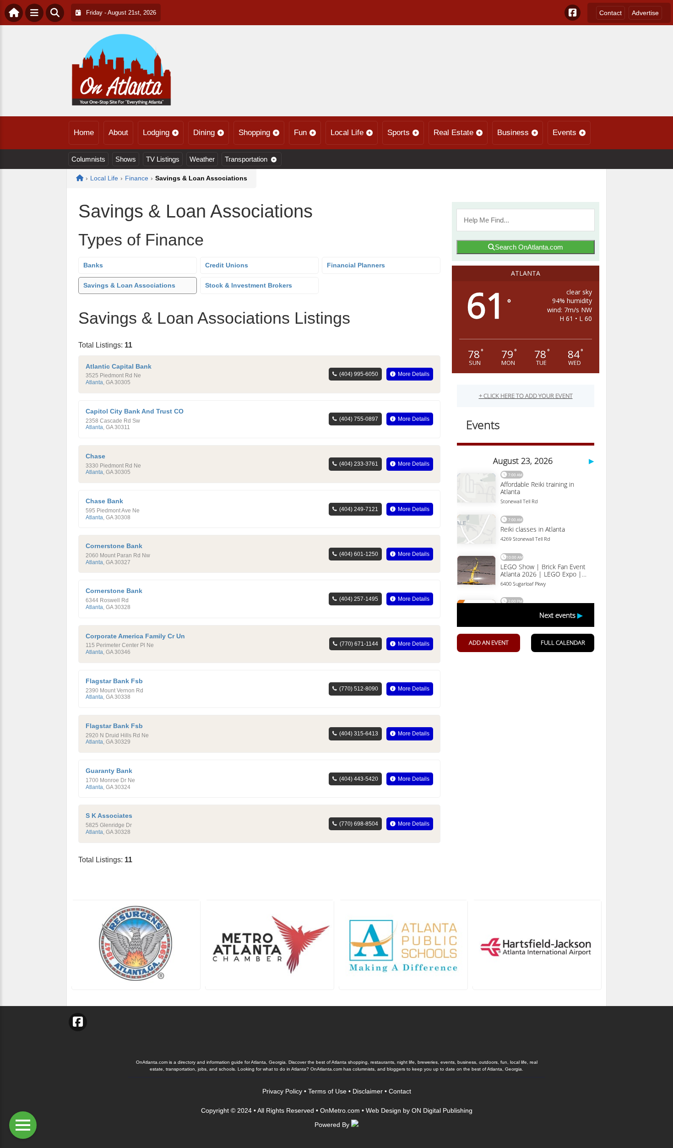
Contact (610, 12)
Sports (398, 132)
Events (564, 132)
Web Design (383, 1110)
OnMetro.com (340, 1110)
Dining (204, 132)
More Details (413, 374)
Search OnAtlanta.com (529, 247)
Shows (125, 159)
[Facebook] (572, 13)
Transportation (246, 159)
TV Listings (162, 159)
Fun (300, 132)
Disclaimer (368, 1091)
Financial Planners (356, 265)
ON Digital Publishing (442, 1110)
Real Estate (453, 132)
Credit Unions (226, 265)
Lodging (156, 132)
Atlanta (94, 382)
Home (84, 132)
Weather (202, 159)
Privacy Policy (282, 1091)
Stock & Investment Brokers (248, 285)
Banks (93, 265)
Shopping (254, 132)
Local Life (347, 132)
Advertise (645, 12)
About (118, 132)
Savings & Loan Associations (129, 285)
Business (513, 132)
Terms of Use (327, 1091)
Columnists (88, 159)
